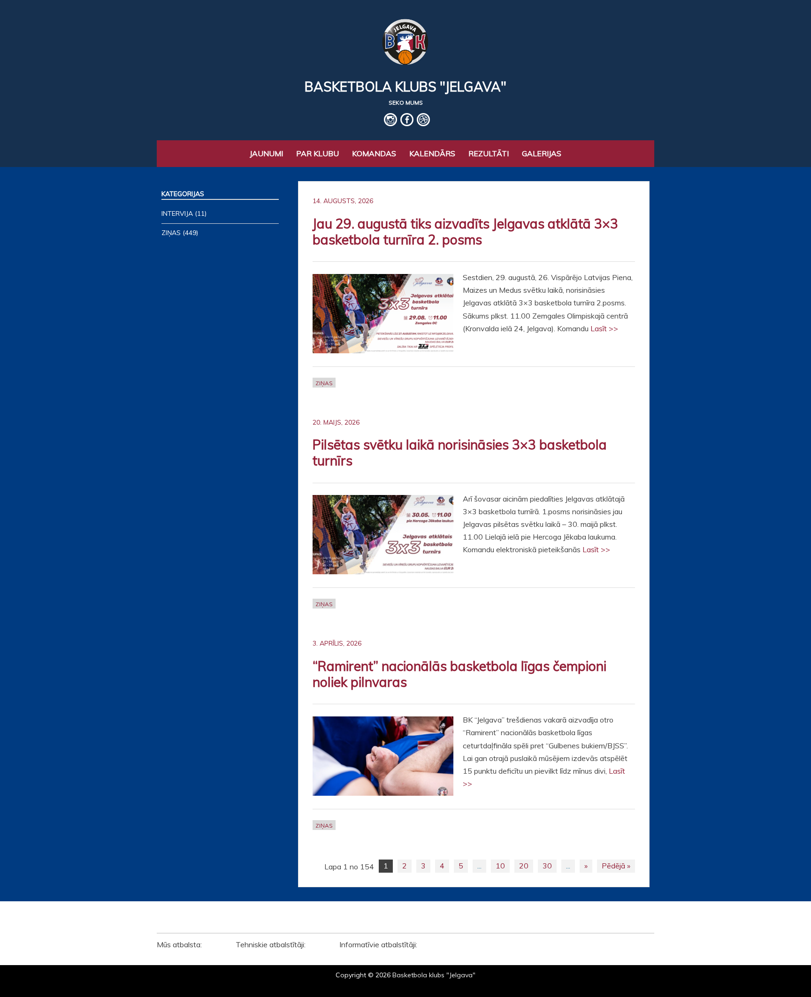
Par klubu (317, 153)
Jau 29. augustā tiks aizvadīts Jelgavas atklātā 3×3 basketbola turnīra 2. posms (465, 231)
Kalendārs (432, 153)
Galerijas (541, 153)
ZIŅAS (324, 383)
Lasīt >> (604, 328)
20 (523, 865)
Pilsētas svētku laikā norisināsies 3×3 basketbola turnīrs (460, 452)
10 (500, 865)
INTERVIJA (177, 213)
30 (547, 865)
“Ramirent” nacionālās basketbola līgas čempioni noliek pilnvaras (459, 674)
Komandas (374, 153)
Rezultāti (488, 153)
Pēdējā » (616, 865)
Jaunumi (266, 153)
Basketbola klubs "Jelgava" (405, 86)
